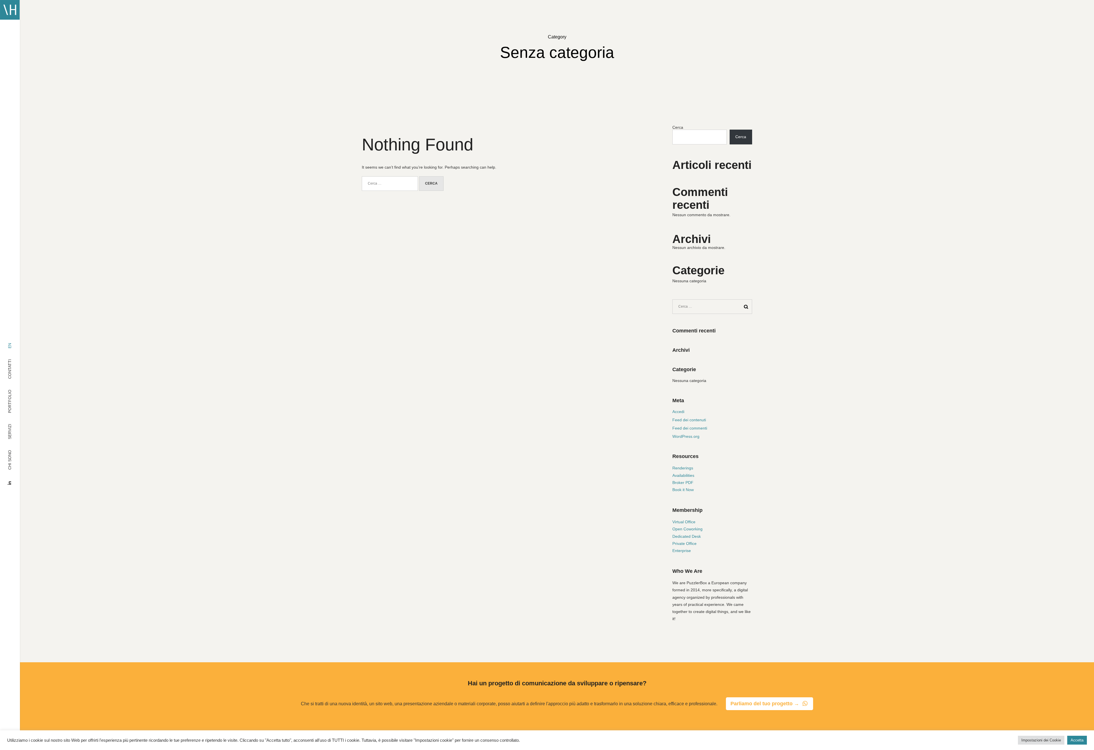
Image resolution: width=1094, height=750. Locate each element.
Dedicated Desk (686, 536)
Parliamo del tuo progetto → (764, 703)
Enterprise (681, 550)
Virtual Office (683, 522)
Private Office (684, 543)
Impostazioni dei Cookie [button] (1041, 740)
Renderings (682, 468)
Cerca (677, 127)
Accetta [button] (1077, 740)
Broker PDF (682, 482)
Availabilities (683, 475)
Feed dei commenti (689, 428)
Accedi (678, 411)
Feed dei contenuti (689, 420)
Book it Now (683, 489)
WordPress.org (685, 436)
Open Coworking (687, 529)
